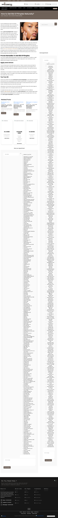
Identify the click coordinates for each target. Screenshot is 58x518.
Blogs (18, 0)
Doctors (28, 512)
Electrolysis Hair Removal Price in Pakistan (18, 107)
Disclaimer (29, 513)
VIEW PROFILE (6, 138)
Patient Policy (34, 513)
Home (2, 15)
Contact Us (23, 0)
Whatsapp (55, 8)
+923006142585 (30, 4)
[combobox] (27, 153)
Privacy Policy (23, 513)
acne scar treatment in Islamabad (10, 48)
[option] (29, 154)
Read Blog (3, 113)
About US (9, 0)
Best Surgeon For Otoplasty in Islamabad (30, 107)
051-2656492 (40, 4)
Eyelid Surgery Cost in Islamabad (6, 106)
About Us (24, 512)
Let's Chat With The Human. (51, 516)
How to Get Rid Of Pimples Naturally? (15, 15)
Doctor (14, 0)
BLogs (32, 512)
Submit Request (7, 467)
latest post (6, 15)
